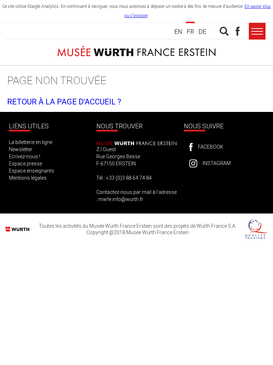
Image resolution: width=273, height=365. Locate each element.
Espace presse (25, 163)
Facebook (210, 147)
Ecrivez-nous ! (24, 156)
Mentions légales (28, 178)
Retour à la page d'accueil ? (64, 101)
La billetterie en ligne (30, 142)
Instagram (217, 163)
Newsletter (20, 149)
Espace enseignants (31, 171)
